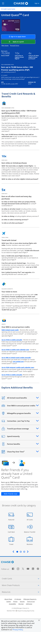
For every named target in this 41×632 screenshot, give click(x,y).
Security (22, 601)
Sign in (38, 3)
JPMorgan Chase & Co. (30, 599)
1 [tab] (17, 551)
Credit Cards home (9, 9)
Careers (8, 601)
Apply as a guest (24, 42)
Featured (11, 520)
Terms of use (31, 601)
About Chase (8, 599)
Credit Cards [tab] (21, 578)
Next (28, 551)
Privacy (15, 601)
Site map (21, 604)
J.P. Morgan (17, 599)
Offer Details (5, 45)
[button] (39, 620)
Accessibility (12, 604)
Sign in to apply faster (23, 36)
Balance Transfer (29, 532)
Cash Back (11, 532)
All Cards (30, 520)
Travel (12, 544)
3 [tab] (24, 551)
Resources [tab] (21, 592)
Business (30, 544)
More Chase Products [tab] (21, 585)
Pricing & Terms (14, 45)
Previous (13, 551)
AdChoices (29, 604)
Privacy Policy (18, 630)
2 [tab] (20, 551)
